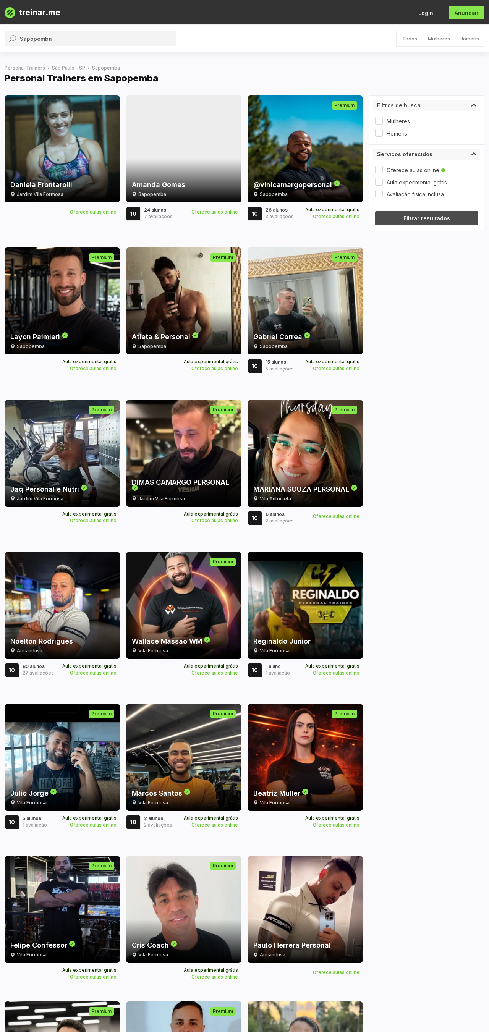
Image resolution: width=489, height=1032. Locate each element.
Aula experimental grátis (417, 182)
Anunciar (466, 13)
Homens (469, 39)
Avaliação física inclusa (415, 194)
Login (425, 13)
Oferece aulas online (413, 170)
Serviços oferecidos (404, 154)
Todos (409, 39)
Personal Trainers (25, 68)
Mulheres (439, 39)
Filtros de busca (399, 105)
